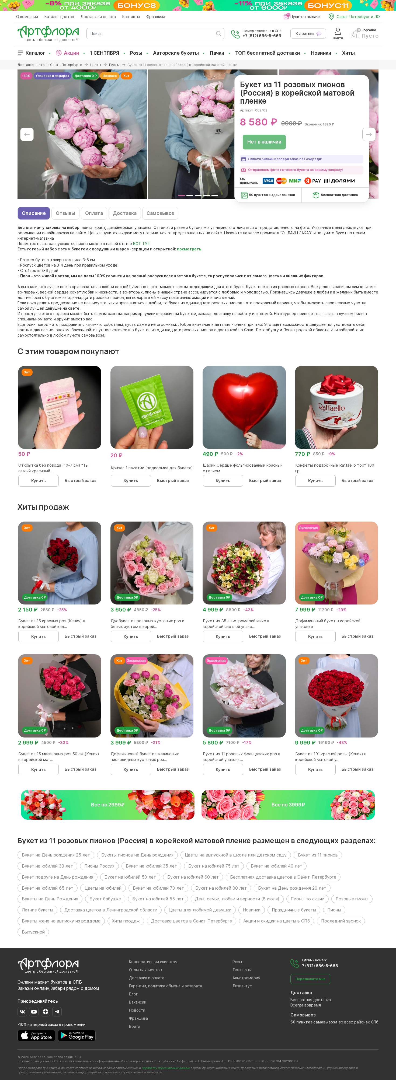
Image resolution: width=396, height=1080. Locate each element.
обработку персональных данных (166, 1068)
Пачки (217, 53)
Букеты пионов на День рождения (137, 855)
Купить (38, 480)
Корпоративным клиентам (153, 961)
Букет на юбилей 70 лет (158, 888)
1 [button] (181, 195)
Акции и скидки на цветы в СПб (276, 921)
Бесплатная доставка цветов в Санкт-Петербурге (283, 877)
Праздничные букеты (294, 910)
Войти (134, 1026)
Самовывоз (160, 213)
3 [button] (198, 195)
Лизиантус (242, 986)
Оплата (94, 213)
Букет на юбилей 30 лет (47, 866)
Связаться (305, 34)
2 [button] (189, 195)
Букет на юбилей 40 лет (276, 866)
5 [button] (214, 195)
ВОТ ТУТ (141, 243)
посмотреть (189, 249)
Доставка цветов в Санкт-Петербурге (191, 921)
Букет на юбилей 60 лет (193, 877)
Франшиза (155, 16)
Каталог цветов (59, 16)
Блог (133, 994)
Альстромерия (246, 978)
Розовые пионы (352, 898)
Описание (34, 213)
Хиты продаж (126, 921)
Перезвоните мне (310, 979)
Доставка (125, 213)
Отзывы (65, 213)
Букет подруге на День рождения (57, 877)
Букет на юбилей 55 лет (158, 898)
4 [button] (206, 195)
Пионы (334, 910)
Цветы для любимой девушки (200, 910)
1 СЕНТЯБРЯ (104, 53)
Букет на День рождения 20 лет (292, 888)
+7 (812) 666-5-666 (262, 35)
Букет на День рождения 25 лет (56, 855)
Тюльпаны (242, 969)
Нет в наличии (264, 142)
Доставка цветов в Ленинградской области (110, 910)
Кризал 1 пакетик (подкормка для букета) (152, 467)
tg (57, 1011)
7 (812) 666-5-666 (320, 965)
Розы (136, 53)
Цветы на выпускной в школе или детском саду (236, 855)
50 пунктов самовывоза (314, 1022)
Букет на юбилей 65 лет (47, 888)
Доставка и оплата (98, 16)
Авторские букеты (176, 53)
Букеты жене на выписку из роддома (61, 921)
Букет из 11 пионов (318, 855)
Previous (27, 134)
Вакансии (137, 1002)
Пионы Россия (99, 866)
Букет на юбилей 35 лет (151, 866)
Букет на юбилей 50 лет (130, 877)
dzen (45, 1011)
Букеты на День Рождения (50, 898)
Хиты (348, 53)
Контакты (131, 16)
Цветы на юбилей (103, 888)
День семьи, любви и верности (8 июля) (237, 898)
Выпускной (33, 932)
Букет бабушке (105, 898)
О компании (27, 16)
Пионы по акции (307, 898)
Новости (137, 1010)
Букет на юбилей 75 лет (213, 866)
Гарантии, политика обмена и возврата (165, 986)
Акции (71, 53)
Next (369, 134)
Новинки (321, 53)
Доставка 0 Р (85, 76)
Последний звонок (341, 921)
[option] (82, 134)
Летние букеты (37, 910)
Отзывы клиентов (145, 969)
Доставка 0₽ (35, 597)
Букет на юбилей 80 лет (221, 888)
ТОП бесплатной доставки (267, 53)
